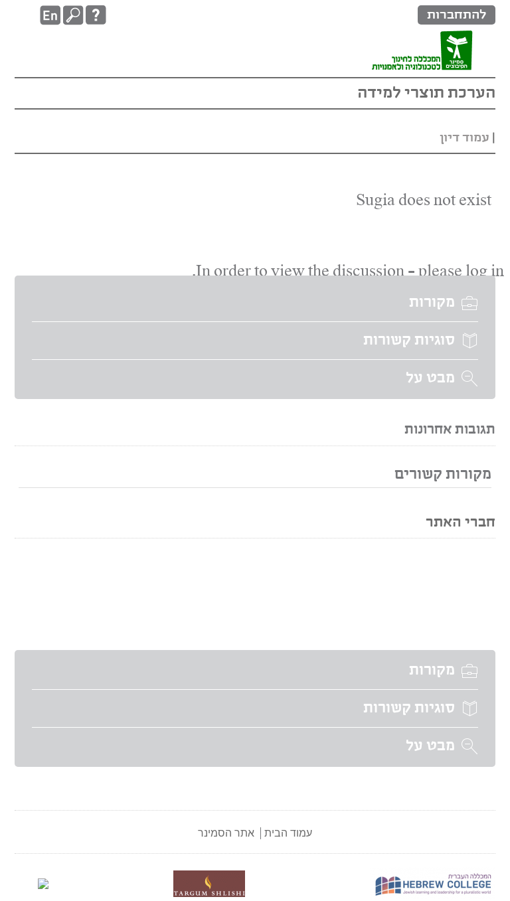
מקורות (432, 302)
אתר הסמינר (226, 833)
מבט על (430, 378)
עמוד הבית (288, 833)
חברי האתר (460, 523)
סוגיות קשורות (409, 340)
